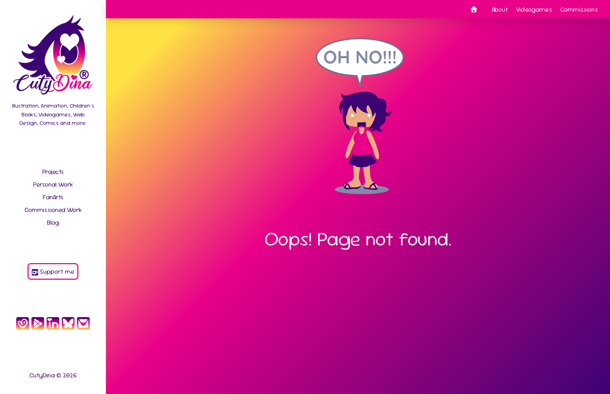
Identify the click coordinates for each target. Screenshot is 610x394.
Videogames (534, 9)
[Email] (83, 323)
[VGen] (22, 323)
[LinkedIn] (52, 323)
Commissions (579, 9)
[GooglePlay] (37, 323)
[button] (595, 379)
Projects (53, 172)
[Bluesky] (68, 323)
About (500, 9)
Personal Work (53, 184)
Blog (53, 222)
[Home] (474, 9)
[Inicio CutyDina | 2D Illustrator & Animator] (52, 57)
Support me (56, 271)
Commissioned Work (53, 210)
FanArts (53, 197)
